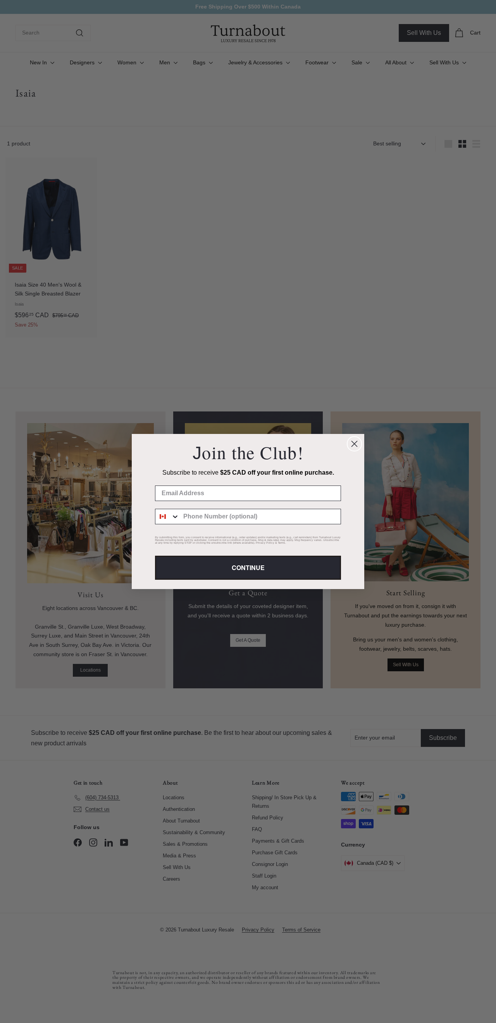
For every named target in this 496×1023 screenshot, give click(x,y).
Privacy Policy (265, 542)
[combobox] (167, 516)
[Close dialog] (354, 444)
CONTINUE (248, 567)
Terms (281, 542)
